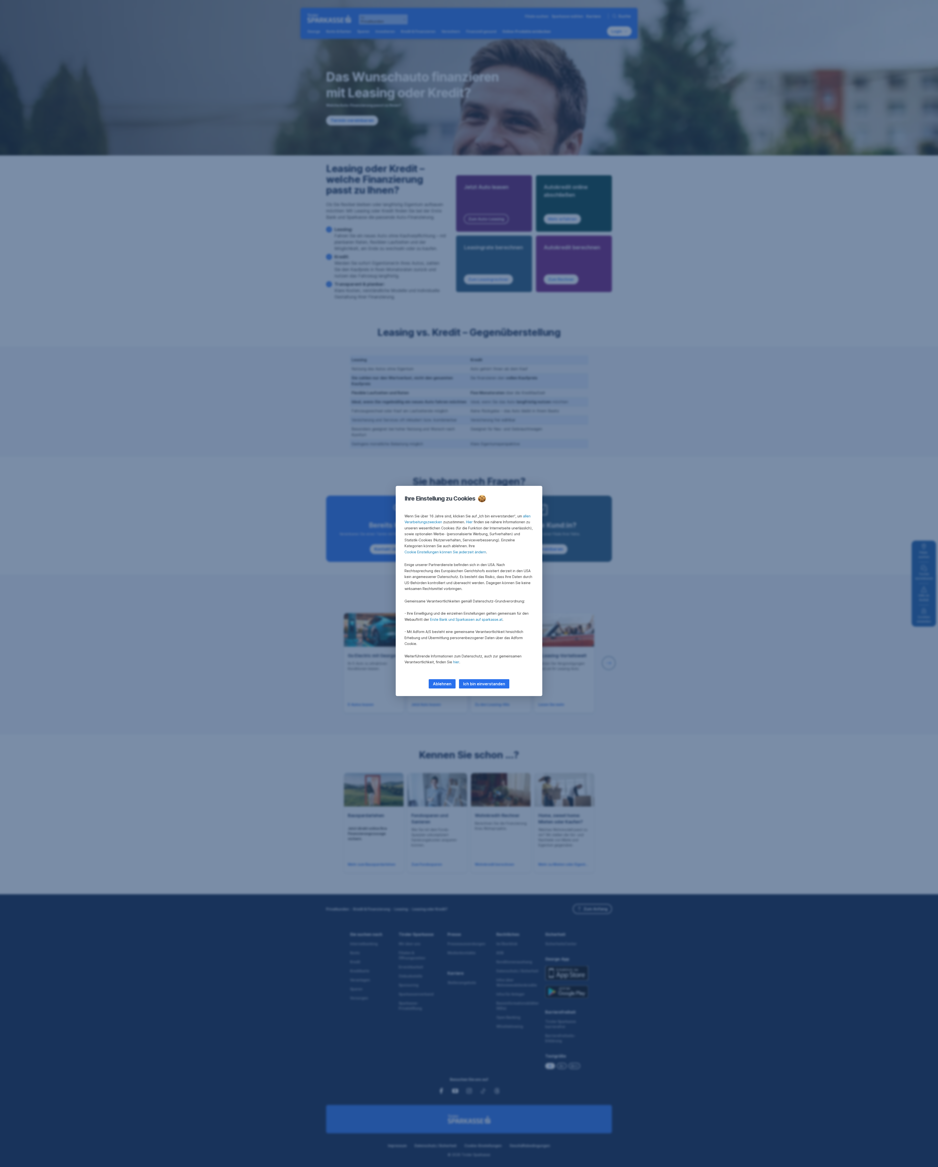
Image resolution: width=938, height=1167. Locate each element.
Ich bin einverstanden (484, 683)
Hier (469, 522)
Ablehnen (442, 683)
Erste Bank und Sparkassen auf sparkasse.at (466, 619)
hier (456, 662)
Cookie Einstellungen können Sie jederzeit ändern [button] (445, 552)
